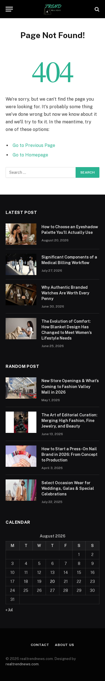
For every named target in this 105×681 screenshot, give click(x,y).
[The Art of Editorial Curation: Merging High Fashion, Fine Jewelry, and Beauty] (21, 422)
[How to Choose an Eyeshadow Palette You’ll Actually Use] (21, 234)
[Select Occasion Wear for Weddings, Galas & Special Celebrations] (21, 490)
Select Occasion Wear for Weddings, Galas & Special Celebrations (67, 488)
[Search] (96, 9)
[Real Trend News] (52, 9)
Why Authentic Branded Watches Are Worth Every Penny (65, 293)
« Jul (9, 610)
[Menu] (9, 9)
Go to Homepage (30, 155)
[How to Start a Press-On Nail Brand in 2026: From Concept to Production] (21, 456)
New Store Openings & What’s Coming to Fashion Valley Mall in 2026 (70, 386)
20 (52, 581)
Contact (40, 645)
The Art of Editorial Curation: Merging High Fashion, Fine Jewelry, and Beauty (69, 420)
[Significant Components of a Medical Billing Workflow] (21, 264)
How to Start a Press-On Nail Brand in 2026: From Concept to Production (69, 454)
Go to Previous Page (34, 145)
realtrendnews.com (22, 664)
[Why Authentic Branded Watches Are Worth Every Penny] (21, 294)
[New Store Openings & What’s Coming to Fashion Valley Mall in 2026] (21, 388)
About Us (64, 645)
